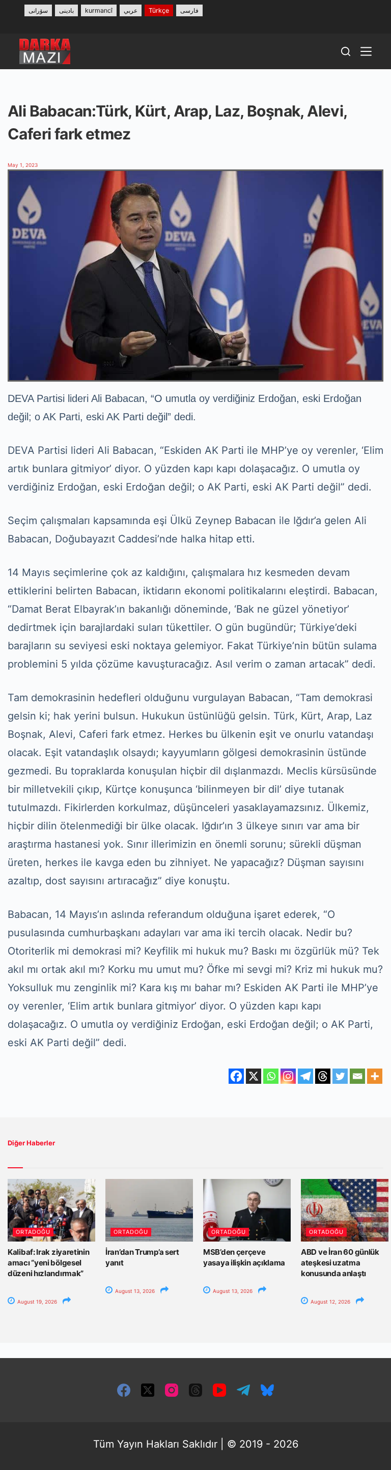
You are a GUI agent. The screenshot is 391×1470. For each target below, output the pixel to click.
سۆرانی (38, 10)
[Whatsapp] (270, 1076)
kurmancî (99, 10)
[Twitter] (340, 1076)
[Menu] (366, 51)
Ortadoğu (33, 1231)
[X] (253, 1076)
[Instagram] (288, 1076)
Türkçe (159, 10)
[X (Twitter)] (147, 1390)
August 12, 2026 (329, 1302)
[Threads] (322, 1076)
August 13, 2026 (134, 1291)
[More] (374, 1076)
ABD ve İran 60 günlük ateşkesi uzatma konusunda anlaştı (340, 1262)
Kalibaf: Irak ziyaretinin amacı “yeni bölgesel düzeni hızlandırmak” (49, 1262)
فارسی (189, 10)
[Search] (345, 51)
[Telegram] (305, 1076)
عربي (130, 10)
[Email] (357, 1076)
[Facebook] (236, 1076)
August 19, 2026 (36, 1302)
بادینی (66, 10)
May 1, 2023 (23, 165)
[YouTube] (219, 1390)
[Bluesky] (267, 1390)
